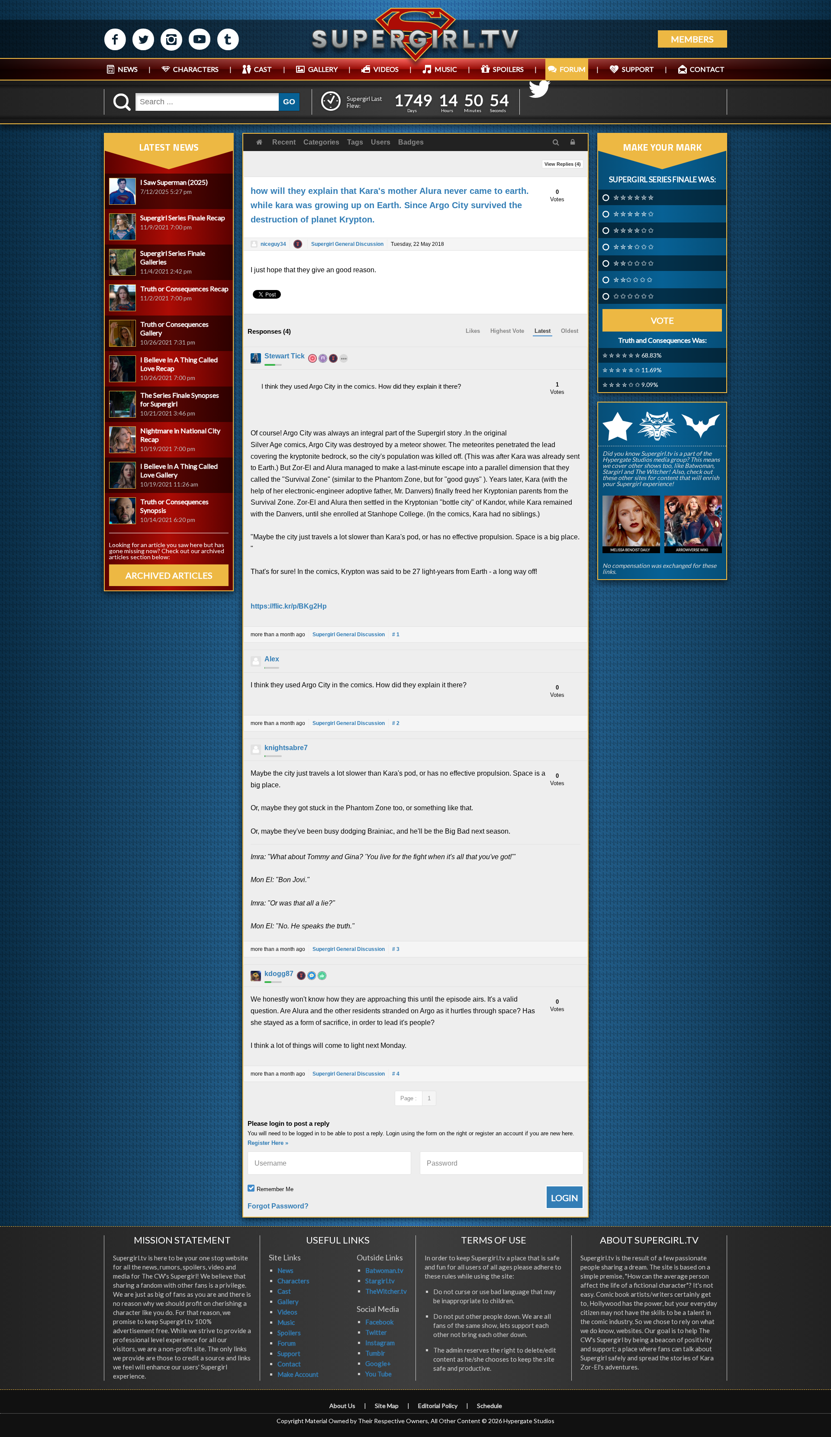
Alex (271, 659)
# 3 (395, 949)
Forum (286, 1343)
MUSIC (446, 69)
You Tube (378, 1374)
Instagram (380, 1343)
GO (289, 101)
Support (288, 1353)
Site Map (387, 1405)
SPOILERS (508, 69)
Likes (473, 331)
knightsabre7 (286, 747)
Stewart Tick (284, 356)
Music (286, 1322)
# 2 (395, 723)
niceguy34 (273, 244)
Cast (284, 1291)
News (285, 1270)
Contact (289, 1364)
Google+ (378, 1363)
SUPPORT (638, 69)
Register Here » (268, 1143)
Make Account (298, 1374)
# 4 (395, 1074)
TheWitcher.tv (386, 1291)
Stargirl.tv (380, 1281)
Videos (287, 1312)
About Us (342, 1405)
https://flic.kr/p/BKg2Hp (289, 606)
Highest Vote (507, 331)
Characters (293, 1281)
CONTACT (707, 69)
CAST (263, 69)
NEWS (128, 69)
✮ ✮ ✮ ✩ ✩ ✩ (633, 246)
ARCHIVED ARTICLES (169, 575)
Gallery (288, 1301)
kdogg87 (278, 973)
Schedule (489, 1405)
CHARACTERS (196, 69)
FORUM (573, 69)
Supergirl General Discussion (347, 244)
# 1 (395, 635)
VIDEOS (386, 69)
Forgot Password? (278, 1206)
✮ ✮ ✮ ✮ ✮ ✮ (633, 197)
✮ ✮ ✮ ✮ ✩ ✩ (633, 230)
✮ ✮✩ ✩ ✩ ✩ (632, 279)
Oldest (569, 331)
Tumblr (375, 1353)
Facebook (379, 1322)
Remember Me (275, 1189)
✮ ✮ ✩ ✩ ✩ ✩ (633, 263)
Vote (662, 320)
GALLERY (323, 69)
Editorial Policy (437, 1405)
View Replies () (562, 164)
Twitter (376, 1332)
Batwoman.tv (384, 1270)
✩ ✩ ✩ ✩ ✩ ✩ (633, 296)
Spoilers (289, 1333)
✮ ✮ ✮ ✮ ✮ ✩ (633, 213)
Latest (543, 331)
